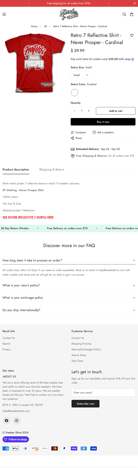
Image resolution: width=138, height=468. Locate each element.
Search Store (79, 355)
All (45, 26)
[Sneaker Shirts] (69, 14)
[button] (131, 14)
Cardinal (74, 92)
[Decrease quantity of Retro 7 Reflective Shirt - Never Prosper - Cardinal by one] (74, 111)
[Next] (109, 3)
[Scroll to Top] (131, 449)
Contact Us (9, 338)
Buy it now (103, 122)
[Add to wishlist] (131, 35)
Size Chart (77, 361)
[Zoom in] (60, 38)
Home (34, 26)
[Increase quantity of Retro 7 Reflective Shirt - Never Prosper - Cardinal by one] (88, 111)
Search (6, 344)
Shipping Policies (81, 344)
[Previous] (29, 3)
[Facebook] (7, 421)
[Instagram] (17, 421)
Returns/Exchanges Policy (86, 349)
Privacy (7, 349)
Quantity (76, 103)
